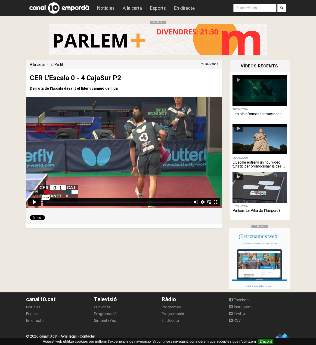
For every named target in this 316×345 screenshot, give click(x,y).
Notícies (106, 8)
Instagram (242, 306)
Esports (158, 8)
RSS (237, 320)
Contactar (87, 336)
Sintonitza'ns (105, 320)
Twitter (239, 313)
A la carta (132, 8)
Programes (171, 307)
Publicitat (102, 307)
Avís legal (69, 336)
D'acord (266, 341)
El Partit (56, 64)
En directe (184, 8)
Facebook (242, 300)
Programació (105, 313)
